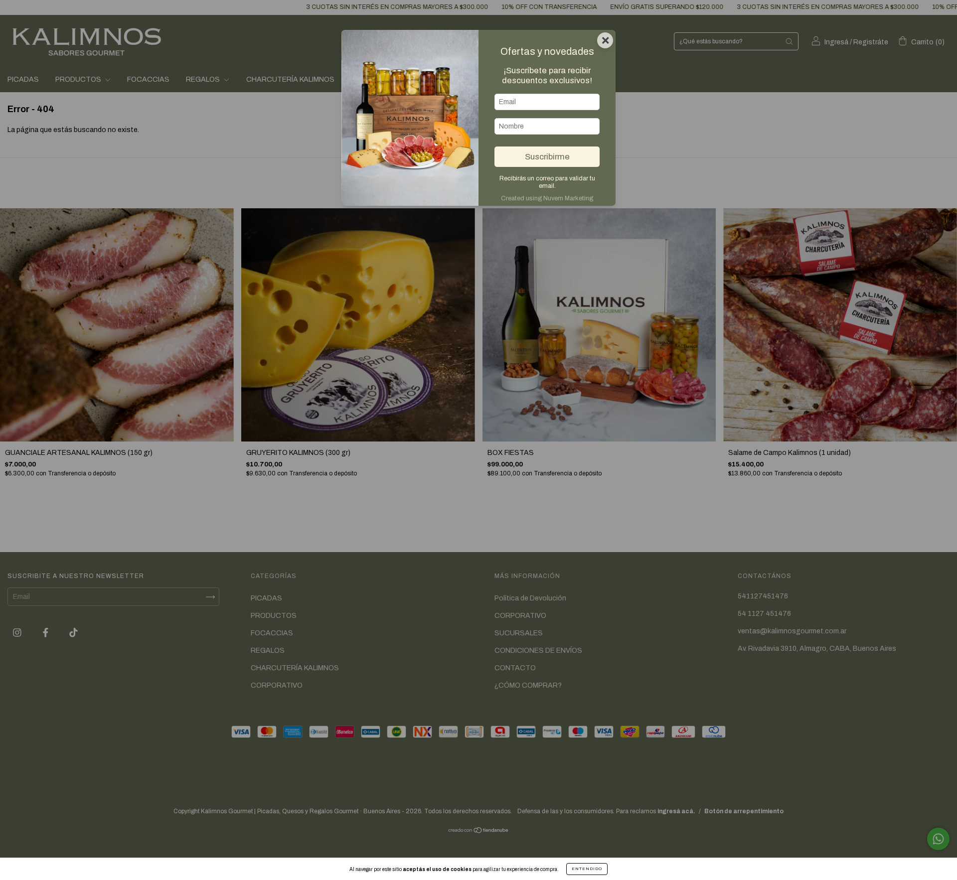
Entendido (587, 869)
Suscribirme (547, 156)
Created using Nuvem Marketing (547, 198)
